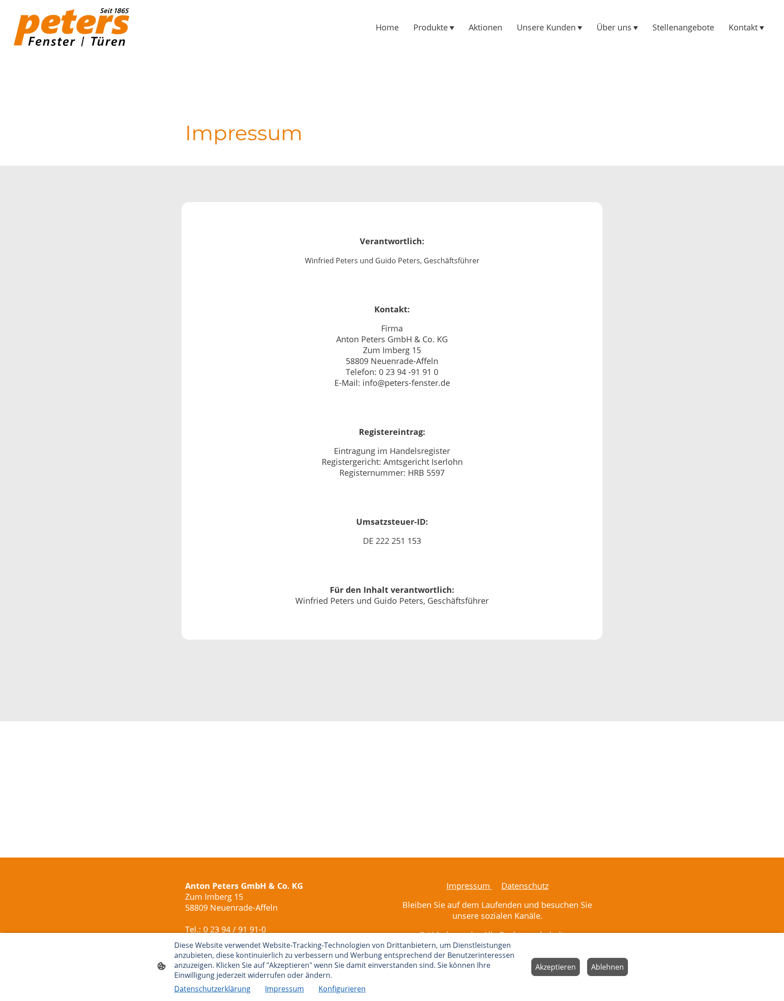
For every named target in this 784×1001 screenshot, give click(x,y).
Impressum (469, 885)
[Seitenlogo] (71, 27)
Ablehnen (607, 967)
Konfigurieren (342, 989)
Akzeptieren (555, 967)
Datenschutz (525, 885)
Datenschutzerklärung (212, 989)
